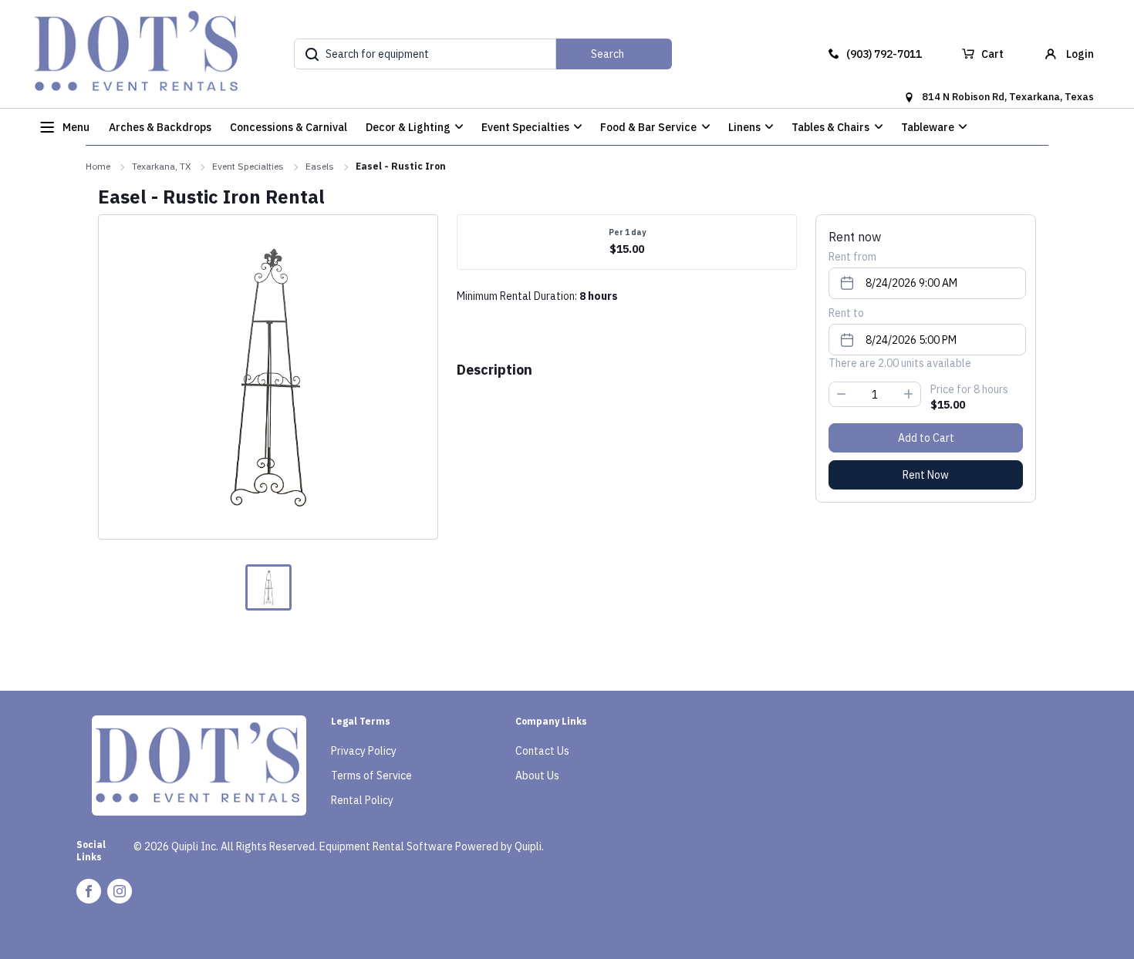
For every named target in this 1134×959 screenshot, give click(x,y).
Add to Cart (926, 438)
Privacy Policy (364, 751)
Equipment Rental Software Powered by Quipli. (431, 846)
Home (98, 166)
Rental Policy (362, 800)
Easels (319, 166)
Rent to (846, 313)
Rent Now (926, 475)
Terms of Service (371, 775)
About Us (537, 775)
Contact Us (542, 751)
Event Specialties (248, 166)
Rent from (852, 257)
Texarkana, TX (161, 166)
